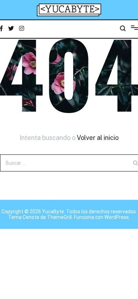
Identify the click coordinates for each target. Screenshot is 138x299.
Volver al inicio (98, 137)
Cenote (31, 217)
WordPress (116, 217)
